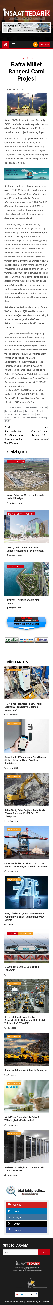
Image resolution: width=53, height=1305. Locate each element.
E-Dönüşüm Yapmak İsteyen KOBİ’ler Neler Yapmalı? (38, 433)
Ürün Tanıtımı (14, 670)
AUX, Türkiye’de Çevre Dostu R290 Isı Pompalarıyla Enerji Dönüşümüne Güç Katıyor (24, 916)
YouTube (45, 44)
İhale (27, 411)
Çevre (20, 566)
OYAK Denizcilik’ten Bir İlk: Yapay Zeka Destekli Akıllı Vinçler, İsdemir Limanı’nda (26, 865)
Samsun (16, 417)
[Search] (30, 44)
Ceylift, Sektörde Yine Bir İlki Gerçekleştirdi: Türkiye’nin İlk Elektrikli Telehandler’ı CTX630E (24, 1020)
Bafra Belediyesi (16, 408)
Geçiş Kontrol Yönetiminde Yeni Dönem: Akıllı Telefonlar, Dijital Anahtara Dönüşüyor (25, 760)
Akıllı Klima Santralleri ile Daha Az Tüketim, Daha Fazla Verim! (22, 1119)
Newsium (30, 1301)
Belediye (22, 58)
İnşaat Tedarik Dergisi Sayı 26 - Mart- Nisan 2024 (23, 413)
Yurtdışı (30, 514)
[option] (11, 640)
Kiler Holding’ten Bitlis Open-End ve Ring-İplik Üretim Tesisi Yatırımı (13, 435)
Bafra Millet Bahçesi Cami (36, 408)
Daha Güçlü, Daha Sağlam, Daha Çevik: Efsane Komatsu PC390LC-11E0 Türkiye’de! (25, 813)
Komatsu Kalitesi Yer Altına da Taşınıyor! (25, 1070)
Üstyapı (30, 58)
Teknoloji (12, 933)
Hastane (11, 514)
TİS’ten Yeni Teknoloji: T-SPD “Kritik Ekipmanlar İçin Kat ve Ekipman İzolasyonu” (23, 706)
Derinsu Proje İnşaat (14, 411)
